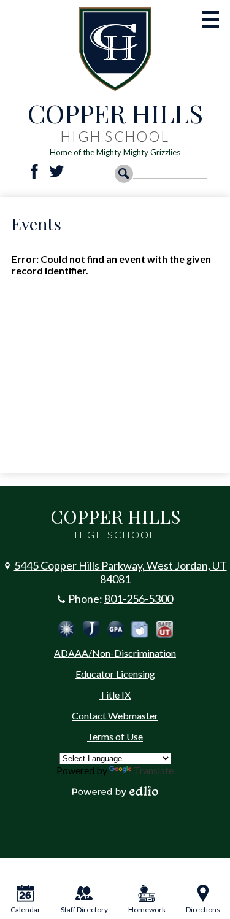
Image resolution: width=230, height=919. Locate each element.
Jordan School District (90, 629)
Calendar (25, 909)
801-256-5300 (138, 598)
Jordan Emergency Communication (66, 629)
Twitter (56, 171)
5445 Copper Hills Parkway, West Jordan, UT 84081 (120, 572)
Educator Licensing (115, 674)
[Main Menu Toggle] (210, 19)
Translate (154, 770)
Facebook (34, 171)
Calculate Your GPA (115, 629)
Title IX (115, 694)
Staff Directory (84, 909)
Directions (203, 909)
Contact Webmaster (115, 715)
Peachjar (139, 629)
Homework (147, 909)
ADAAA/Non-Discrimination (115, 653)
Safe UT (164, 629)
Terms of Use (115, 736)
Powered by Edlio (115, 791)
